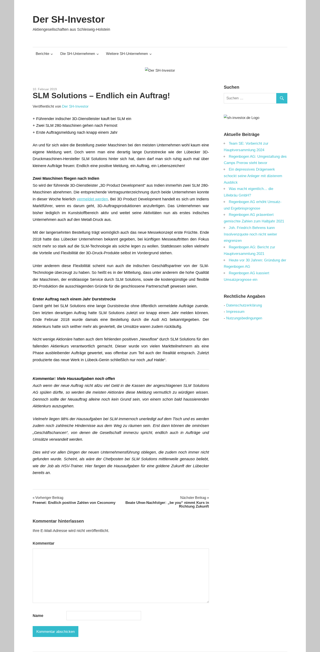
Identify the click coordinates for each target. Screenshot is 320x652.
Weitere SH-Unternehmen (127, 54)
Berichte (42, 54)
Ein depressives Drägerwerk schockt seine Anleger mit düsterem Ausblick (253, 176)
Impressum (235, 312)
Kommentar (43, 543)
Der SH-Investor (69, 19)
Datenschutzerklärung (244, 305)
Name (38, 615)
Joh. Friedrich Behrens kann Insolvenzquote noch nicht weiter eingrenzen (250, 234)
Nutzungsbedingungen (244, 318)
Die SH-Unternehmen (77, 54)
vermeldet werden (92, 199)
